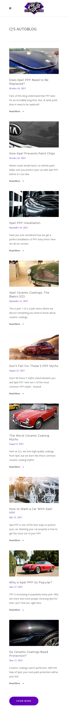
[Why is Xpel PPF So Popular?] (34, 563)
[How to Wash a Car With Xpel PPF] (34, 490)
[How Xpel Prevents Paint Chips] (34, 134)
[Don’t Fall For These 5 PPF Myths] (34, 347)
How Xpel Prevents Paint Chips (32, 153)
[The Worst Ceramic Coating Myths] (34, 417)
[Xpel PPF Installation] (34, 204)
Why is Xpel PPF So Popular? (30, 582)
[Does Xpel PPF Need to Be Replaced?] (34, 61)
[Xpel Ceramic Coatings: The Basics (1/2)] (34, 274)
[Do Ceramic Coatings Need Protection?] (34, 633)
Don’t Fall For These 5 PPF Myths (33, 366)
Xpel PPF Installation (24, 223)
